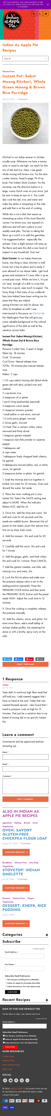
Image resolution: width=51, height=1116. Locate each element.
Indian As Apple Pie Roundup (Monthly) (23, 983)
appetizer (7, 822)
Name (5, 752)
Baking (17, 822)
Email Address (12, 952)
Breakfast (7, 862)
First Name (10, 964)
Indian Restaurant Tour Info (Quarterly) (23, 986)
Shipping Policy (8, 1060)
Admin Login (7, 1069)
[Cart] (46, 13)
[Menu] (33, 13)
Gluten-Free (8, 71)
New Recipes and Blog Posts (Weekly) (23, 979)
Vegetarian (7, 826)
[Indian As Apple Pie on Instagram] (22, 1080)
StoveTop (33, 862)
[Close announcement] (48, 4)
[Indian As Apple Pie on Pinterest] (16, 1080)
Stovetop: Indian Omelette (21, 872)
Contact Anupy (8, 1056)
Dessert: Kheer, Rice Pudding (24, 907)
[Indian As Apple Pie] (12, 23)
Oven (35, 822)
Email (5, 764)
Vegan (30, 898)
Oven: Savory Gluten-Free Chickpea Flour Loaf (24, 834)
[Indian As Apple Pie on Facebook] (5, 1080)
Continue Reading (15, 852)
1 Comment (22, 99)
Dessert (6, 898)
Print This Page (25, 664)
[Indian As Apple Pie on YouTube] (11, 1080)
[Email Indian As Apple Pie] (27, 1080)
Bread (27, 822)
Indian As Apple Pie (18, 1088)
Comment (7, 776)
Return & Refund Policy (11, 1064)
